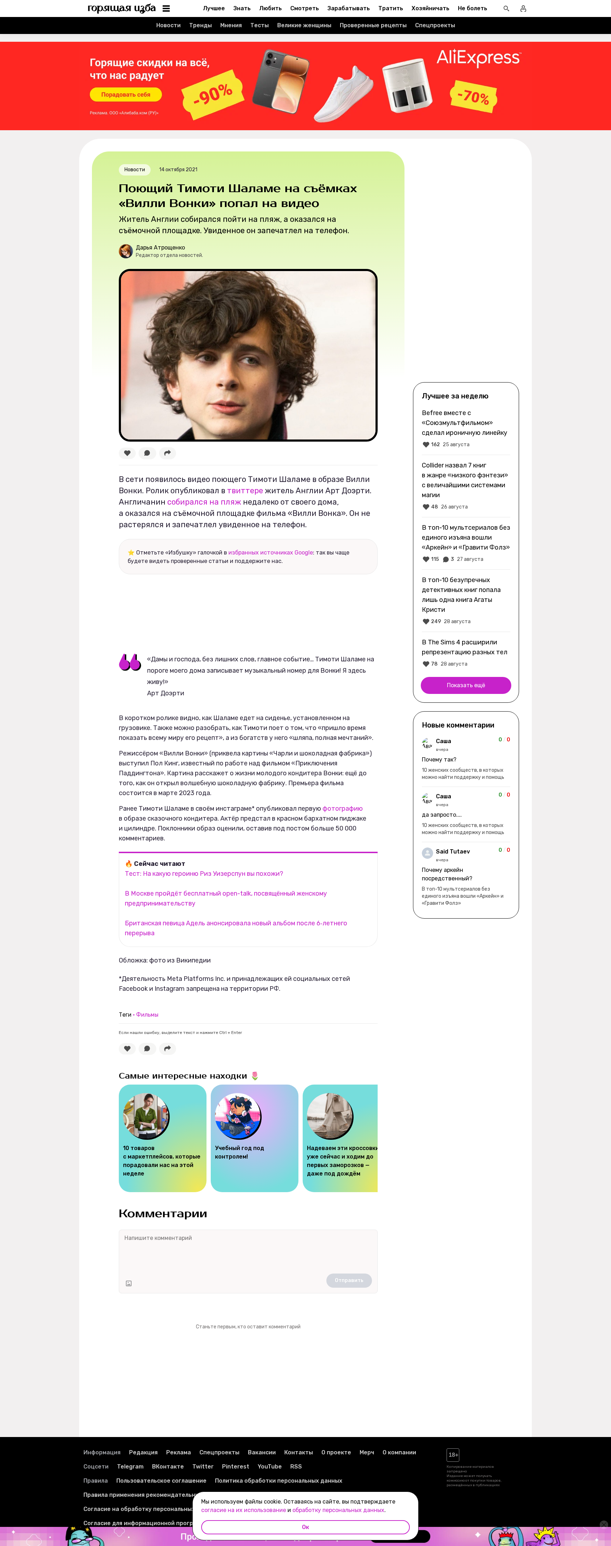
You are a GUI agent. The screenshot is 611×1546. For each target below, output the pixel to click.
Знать (242, 8)
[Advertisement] (466, 266)
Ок (305, 1527)
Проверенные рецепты (373, 25)
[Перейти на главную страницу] (122, 8)
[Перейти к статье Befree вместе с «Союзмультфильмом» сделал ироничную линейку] (466, 428)
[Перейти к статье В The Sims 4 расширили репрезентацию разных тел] (466, 653)
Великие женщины (304, 25)
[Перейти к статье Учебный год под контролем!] (254, 1138)
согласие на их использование (243, 1510)
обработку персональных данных (338, 1510)
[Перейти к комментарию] (466, 759)
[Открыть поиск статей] (506, 8)
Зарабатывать (348, 8)
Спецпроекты (435, 25)
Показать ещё (466, 685)
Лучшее (214, 8)
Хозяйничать (430, 8)
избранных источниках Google (270, 552)
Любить (270, 8)
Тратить (390, 8)
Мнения (231, 25)
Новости (168, 25)
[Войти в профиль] (523, 8)
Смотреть (304, 8)
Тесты (259, 25)
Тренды (200, 25)
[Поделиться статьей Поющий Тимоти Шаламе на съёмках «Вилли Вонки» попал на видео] (167, 453)
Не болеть (472, 8)
